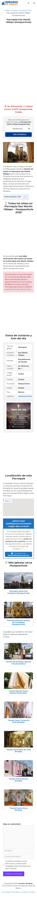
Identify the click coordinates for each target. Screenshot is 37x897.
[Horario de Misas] (9, 3)
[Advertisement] (18, 44)
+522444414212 (25, 396)
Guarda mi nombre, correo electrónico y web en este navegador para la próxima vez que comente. (17, 865)
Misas (7, 10)
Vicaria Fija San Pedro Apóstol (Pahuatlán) (18, 692)
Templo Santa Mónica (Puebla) (18, 780)
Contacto (32, 892)
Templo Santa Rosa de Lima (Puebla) (18, 751)
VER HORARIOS (19, 134)
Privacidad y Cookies (19, 892)
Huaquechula (25, 10)
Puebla (14, 10)
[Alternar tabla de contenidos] (24, 197)
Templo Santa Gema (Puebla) (18, 809)
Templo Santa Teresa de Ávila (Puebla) (18, 721)
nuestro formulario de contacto (18, 289)
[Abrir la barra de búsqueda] (28, 3)
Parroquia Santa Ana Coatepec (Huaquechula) (18, 592)
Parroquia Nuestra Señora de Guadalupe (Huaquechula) (18, 622)
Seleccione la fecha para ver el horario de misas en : (18, 122)
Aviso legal (6, 892)
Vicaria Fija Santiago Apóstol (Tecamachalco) (18, 663)
